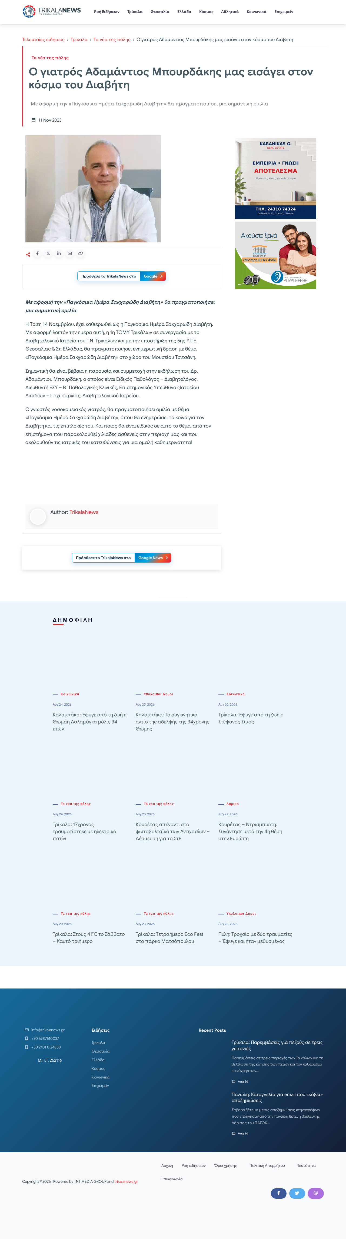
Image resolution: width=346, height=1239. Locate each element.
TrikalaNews (83, 512)
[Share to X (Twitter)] (48, 253)
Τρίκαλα (135, 11)
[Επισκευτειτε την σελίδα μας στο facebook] (279, 1193)
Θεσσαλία (160, 11)
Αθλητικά (230, 11)
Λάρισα (233, 804)
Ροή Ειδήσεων (106, 11)
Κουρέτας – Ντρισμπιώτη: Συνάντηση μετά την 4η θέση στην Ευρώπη (250, 831)
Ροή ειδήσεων (194, 1165)
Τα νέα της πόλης (112, 39)
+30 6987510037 (45, 1038)
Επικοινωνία (172, 1179)
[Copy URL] (80, 253)
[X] (297, 1193)
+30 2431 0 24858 (46, 1047)
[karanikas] (275, 178)
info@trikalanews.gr (48, 1029)
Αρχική (167, 1165)
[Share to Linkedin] (59, 253)
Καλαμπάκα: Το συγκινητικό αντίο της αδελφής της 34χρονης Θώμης (172, 722)
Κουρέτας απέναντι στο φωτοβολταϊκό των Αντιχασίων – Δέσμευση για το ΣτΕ (173, 831)
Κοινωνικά (257, 11)
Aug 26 (243, 1081)
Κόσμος (206, 11)
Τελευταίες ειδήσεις (43, 39)
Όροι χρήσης (225, 1165)
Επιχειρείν (283, 11)
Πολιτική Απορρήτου (267, 1165)
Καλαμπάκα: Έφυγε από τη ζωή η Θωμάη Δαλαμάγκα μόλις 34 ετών (90, 722)
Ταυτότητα (306, 1165)
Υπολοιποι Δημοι (158, 694)
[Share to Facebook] (37, 253)
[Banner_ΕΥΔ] (121, 476)
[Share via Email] (69, 253)
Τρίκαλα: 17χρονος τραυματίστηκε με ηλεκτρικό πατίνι (84, 831)
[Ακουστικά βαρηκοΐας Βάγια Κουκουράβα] (275, 255)
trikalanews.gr (126, 1181)
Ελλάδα (184, 11)
